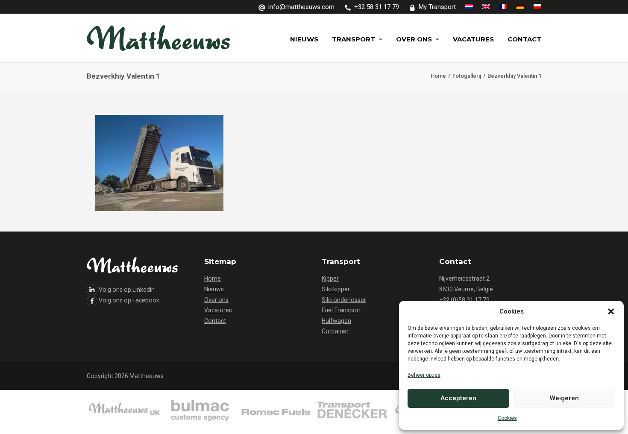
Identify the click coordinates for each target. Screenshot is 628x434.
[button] (611, 311)
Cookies (507, 418)
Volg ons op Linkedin (127, 289)
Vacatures (473, 39)
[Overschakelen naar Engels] (486, 6)
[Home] (200, 412)
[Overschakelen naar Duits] (520, 6)
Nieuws (304, 39)
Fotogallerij (466, 76)
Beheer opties (424, 375)
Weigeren (564, 398)
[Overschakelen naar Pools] (535, 6)
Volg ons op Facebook (129, 300)
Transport (353, 39)
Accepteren (458, 398)
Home (438, 76)
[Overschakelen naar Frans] (503, 6)
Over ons (414, 39)
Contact (524, 39)
